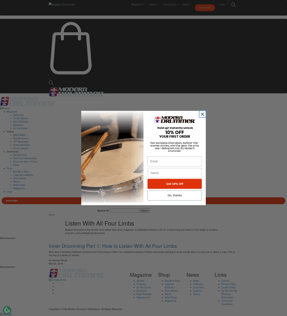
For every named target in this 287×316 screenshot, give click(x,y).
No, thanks (175, 195)
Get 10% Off (174, 184)
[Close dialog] (203, 114)
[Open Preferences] (7, 310)
